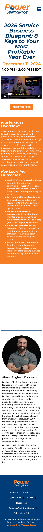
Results (29, 498)
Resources (21, 503)
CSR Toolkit (15, 498)
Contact (14, 492)
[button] (39, 9)
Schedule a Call (21, 513)
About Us (28, 492)
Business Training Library (21, 508)
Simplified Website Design (23, 525)
